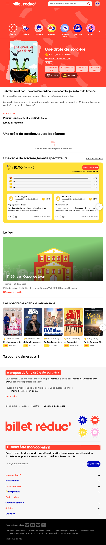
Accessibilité (51, 533)
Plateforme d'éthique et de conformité (26, 533)
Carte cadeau (12, 497)
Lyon (8, 382)
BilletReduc (11, 406)
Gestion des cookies (69, 533)
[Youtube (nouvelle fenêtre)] (94, 420)
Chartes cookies (87, 531)
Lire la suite (9, 113)
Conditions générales (15, 531)
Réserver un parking (13, 292)
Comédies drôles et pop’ (23, 391)
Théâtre (53, 379)
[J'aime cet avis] (11, 216)
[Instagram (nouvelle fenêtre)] (82, 432)
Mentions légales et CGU (66, 531)
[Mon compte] (97, 4)
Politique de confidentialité (39, 531)
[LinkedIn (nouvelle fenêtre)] (94, 432)
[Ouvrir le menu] (9, 4)
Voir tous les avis (94, 158)
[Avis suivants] (99, 206)
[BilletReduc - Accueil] (24, 4)
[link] (27, 196)
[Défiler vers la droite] (100, 31)
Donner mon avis (90, 167)
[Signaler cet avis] (16, 216)
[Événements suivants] (102, 327)
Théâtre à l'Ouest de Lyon (58, 58)
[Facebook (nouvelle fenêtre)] (82, 420)
